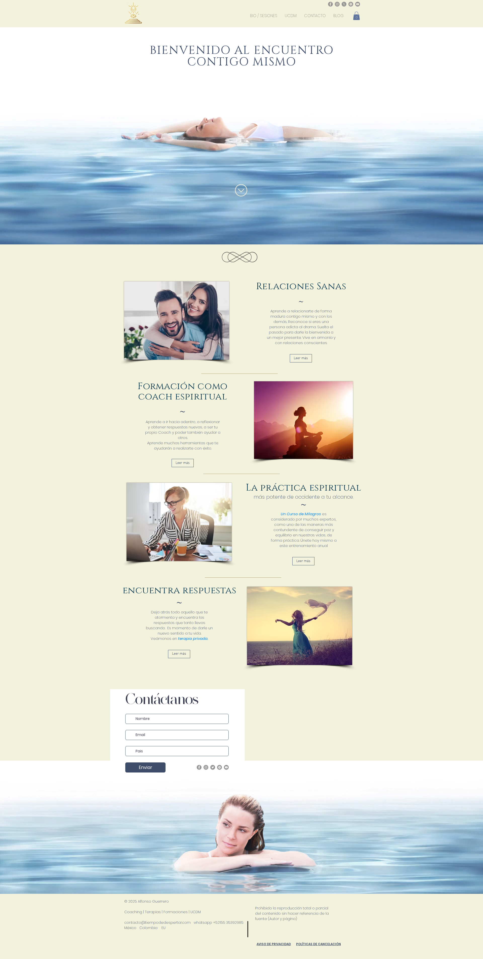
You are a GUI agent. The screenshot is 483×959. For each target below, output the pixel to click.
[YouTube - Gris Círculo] (357, 4)
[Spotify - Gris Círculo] (350, 4)
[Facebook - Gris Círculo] (330, 4)
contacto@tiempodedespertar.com (157, 922)
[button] (356, 16)
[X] (344, 4)
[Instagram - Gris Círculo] (337, 4)
